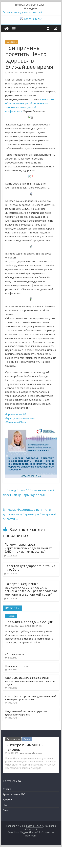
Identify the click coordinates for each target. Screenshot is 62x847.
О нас (6, 810)
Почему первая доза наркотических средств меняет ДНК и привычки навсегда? (28, 547)
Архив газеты (13, 739)
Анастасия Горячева (33, 72)
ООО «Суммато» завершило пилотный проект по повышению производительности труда (30, 681)
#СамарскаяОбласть (17, 422)
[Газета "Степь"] (6, 28)
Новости (11, 616)
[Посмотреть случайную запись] (55, 28)
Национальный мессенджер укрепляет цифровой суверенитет (27, 713)
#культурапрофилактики (20, 418)
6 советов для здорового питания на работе (29, 567)
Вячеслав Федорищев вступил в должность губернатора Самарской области (29, 514)
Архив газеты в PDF (14, 794)
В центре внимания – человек (24, 747)
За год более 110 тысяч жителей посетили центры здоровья (29, 492)
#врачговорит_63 (15, 414)
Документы (9, 799)
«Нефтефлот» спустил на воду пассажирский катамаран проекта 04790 (30, 698)
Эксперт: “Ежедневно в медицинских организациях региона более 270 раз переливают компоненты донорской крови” (31, 589)
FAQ (5, 804)
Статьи (27, 739)
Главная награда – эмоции (29, 621)
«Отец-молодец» (14, 654)
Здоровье (12, 41)
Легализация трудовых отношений (22, 12)
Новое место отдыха (17, 666)
